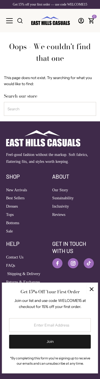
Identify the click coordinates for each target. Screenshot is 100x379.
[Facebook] (57, 263)
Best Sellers (15, 198)
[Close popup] (91, 289)
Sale (9, 231)
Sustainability (63, 198)
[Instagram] (73, 263)
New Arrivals (16, 190)
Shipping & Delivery (23, 274)
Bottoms (12, 223)
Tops (10, 215)
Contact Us (14, 257)
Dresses (12, 206)
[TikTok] (89, 263)
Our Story (60, 190)
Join (50, 341)
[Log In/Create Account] (81, 20)
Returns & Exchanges (23, 282)
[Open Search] (20, 20)
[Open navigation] (9, 20)
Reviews (58, 215)
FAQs (10, 265)
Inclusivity (60, 206)
